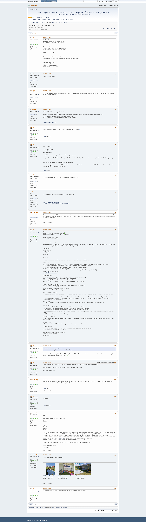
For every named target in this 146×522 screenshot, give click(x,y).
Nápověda (103, 518)
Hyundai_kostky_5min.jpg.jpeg (83, 475)
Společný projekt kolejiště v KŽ (73, 12)
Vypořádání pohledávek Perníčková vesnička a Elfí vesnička (76, 14)
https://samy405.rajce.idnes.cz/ (49, 122)
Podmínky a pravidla (110, 518)
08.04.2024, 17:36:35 (47, 90)
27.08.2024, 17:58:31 (47, 454)
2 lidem (44, 170)
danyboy (33, 91)
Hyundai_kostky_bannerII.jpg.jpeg (67, 475)
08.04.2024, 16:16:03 (47, 37)
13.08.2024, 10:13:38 (47, 379)
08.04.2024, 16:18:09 (47, 73)
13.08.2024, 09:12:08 (47, 229)
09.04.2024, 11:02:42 (47, 127)
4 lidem (44, 481)
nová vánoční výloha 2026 (98, 12)
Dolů (30, 33)
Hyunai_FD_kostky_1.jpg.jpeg (51, 475)
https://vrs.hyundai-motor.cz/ (50, 273)
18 (39, 41)
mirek (33, 192)
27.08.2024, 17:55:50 (47, 413)
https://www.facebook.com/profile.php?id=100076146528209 (56, 203)
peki (32, 37)
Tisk (116, 33)
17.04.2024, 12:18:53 (47, 144)
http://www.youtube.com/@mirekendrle (51, 202)
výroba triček (59, 14)
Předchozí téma (107, 29)
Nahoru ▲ (117, 518)
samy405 (33, 109)
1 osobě (44, 69)
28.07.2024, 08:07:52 (47, 191)
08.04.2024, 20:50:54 (47, 109)
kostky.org (64, 243)
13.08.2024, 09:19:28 (47, 345)
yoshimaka (34, 212)
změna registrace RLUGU (48, 12)
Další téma (114, 29)
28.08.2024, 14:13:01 (47, 488)
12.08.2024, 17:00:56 (47, 212)
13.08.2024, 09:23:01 (47, 362)
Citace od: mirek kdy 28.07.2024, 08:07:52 (54, 348)
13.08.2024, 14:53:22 (47, 396)
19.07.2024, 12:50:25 (47, 174)
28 (39, 94)
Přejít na (95, 510)
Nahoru (30, 504)
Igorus (52, 22)
